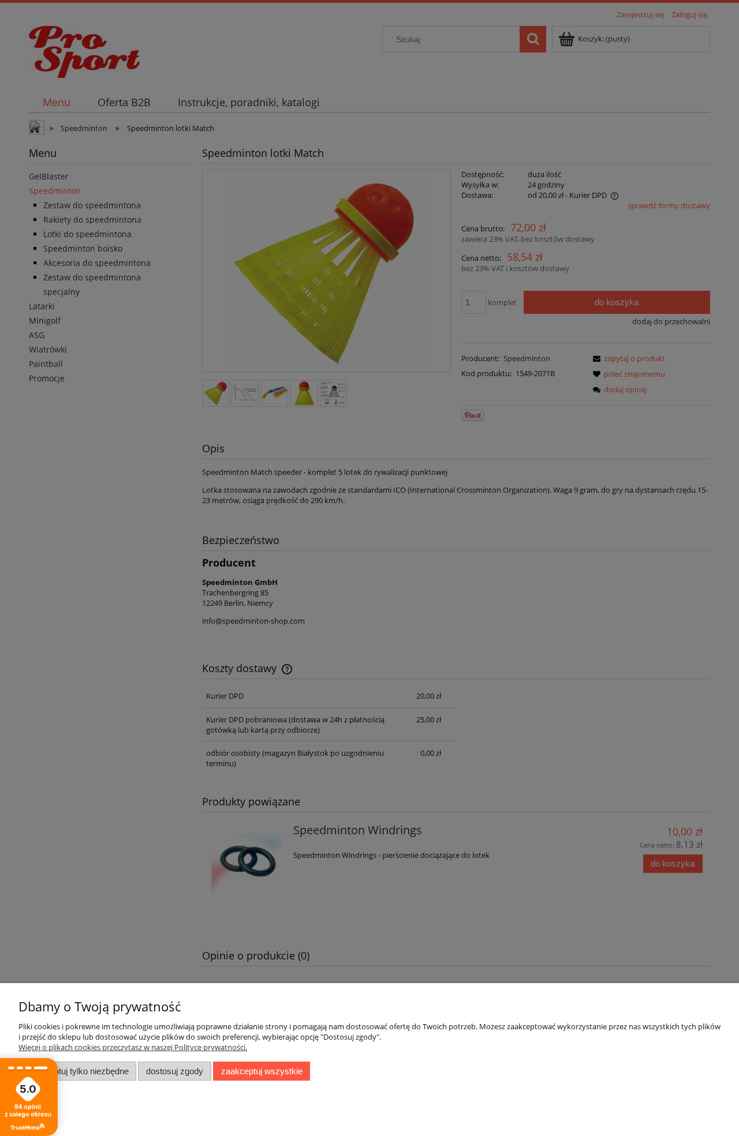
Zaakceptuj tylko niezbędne (78, 1071)
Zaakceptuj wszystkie (262, 1071)
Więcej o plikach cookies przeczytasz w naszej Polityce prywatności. (132, 1047)
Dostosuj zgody (174, 1071)
